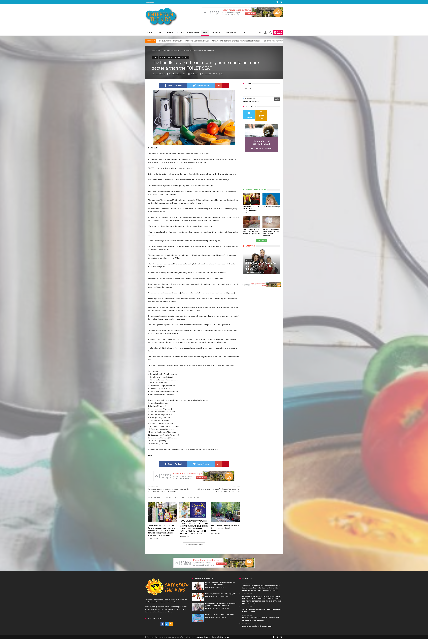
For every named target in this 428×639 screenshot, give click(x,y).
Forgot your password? (251, 101)
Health (170, 57)
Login (277, 99)
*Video (162, 57)
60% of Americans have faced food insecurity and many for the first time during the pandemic (218, 488)
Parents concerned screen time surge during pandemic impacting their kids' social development (168, 488)
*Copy (159, 50)
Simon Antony (224, 637)
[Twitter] (277, 2)
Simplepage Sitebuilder (203, 637)
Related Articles (155, 498)
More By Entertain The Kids (175, 498)
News (177, 57)
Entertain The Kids (159, 74)
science (185, 57)
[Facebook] (273, 2)
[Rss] (281, 2)
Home (153, 50)
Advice (249, 260)
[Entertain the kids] (161, 7)
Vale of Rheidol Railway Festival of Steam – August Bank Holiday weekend (183, 41)
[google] (218, 85)
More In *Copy (193, 498)
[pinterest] (225, 85)
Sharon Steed (249, 272)
